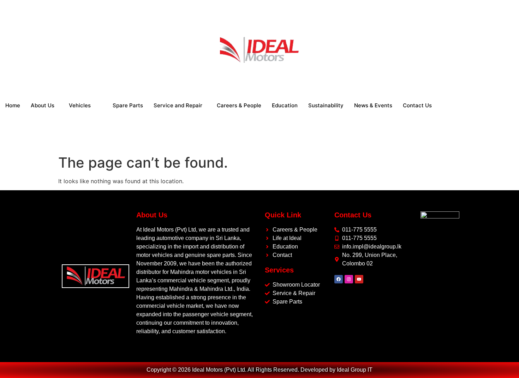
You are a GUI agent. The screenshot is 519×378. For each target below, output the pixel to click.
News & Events (373, 105)
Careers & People (239, 105)
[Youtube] (359, 279)
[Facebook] (338, 279)
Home (12, 105)
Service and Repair (178, 105)
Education (285, 105)
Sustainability (326, 105)
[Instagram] (349, 279)
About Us (42, 105)
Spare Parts (128, 105)
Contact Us (417, 105)
